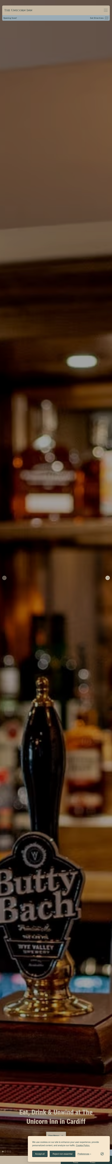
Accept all (40, 1153)
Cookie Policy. (83, 1145)
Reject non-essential (63, 1153)
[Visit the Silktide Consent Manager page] (102, 1154)
